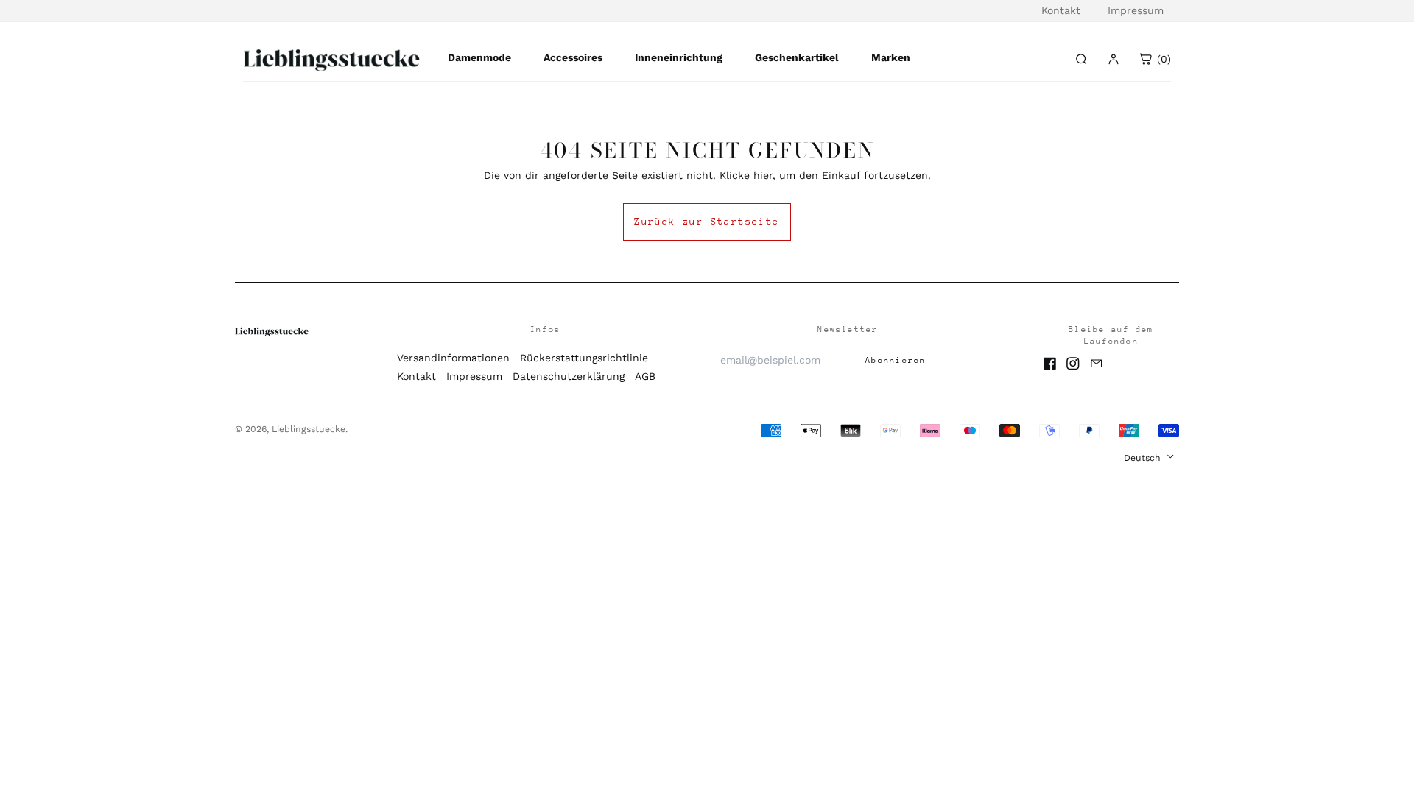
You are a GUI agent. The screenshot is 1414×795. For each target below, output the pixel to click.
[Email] (1096, 363)
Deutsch (1144, 458)
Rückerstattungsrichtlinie (584, 358)
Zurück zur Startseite (706, 221)
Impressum (1136, 10)
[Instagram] (1073, 363)
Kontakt (1060, 10)
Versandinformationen (453, 358)
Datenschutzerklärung (569, 376)
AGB (645, 376)
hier (763, 175)
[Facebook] (1050, 363)
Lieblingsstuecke (308, 429)
